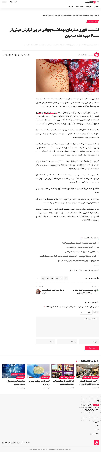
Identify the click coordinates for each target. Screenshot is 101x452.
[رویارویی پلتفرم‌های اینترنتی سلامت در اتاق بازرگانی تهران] (87, 371)
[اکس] (17, 442)
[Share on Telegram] (12, 54)
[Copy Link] (6, 54)
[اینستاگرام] (11, 442)
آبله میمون (86, 270)
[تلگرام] (6, 442)
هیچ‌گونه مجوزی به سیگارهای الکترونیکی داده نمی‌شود (76, 260)
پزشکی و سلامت (92, 22)
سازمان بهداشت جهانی (75, 270)
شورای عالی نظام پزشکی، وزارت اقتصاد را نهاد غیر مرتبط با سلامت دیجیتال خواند (68, 256)
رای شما (96, 312)
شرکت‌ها (71, 377)
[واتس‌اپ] (3, 442)
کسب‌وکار (22, 374)
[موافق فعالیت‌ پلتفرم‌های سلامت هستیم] (13, 371)
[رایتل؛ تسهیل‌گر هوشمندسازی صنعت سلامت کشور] (62, 371)
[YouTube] (14, 442)
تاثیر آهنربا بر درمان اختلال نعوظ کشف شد (81, 247)
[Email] (9, 54)
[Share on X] (21, 54)
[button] (97, 2)
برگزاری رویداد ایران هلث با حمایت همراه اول (80, 252)
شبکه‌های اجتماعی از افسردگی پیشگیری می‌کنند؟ (79, 243)
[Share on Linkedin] (15, 54)
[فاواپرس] (90, 2)
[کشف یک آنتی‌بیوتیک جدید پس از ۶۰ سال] (38, 371)
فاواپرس (91, 55)
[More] (3, 54)
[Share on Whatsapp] (18, 54)
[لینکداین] (8, 442)
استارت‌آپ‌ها (95, 377)
